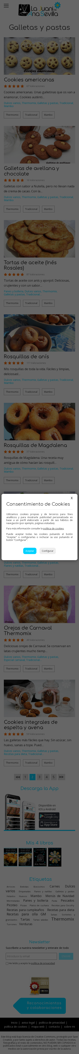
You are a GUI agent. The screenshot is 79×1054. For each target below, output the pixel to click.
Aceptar (30, 551)
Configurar (47, 551)
